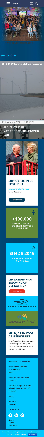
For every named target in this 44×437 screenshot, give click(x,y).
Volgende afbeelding (20, 43)
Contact (11, 423)
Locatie (11, 372)
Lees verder (17, 199)
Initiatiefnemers (14, 369)
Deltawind (12, 401)
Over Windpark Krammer (17, 367)
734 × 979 (29, 122)
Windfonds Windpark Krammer (19, 385)
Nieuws (11, 420)
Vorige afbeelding (16, 35)
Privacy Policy (13, 425)
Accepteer (32, 434)
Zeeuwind (12, 404)
